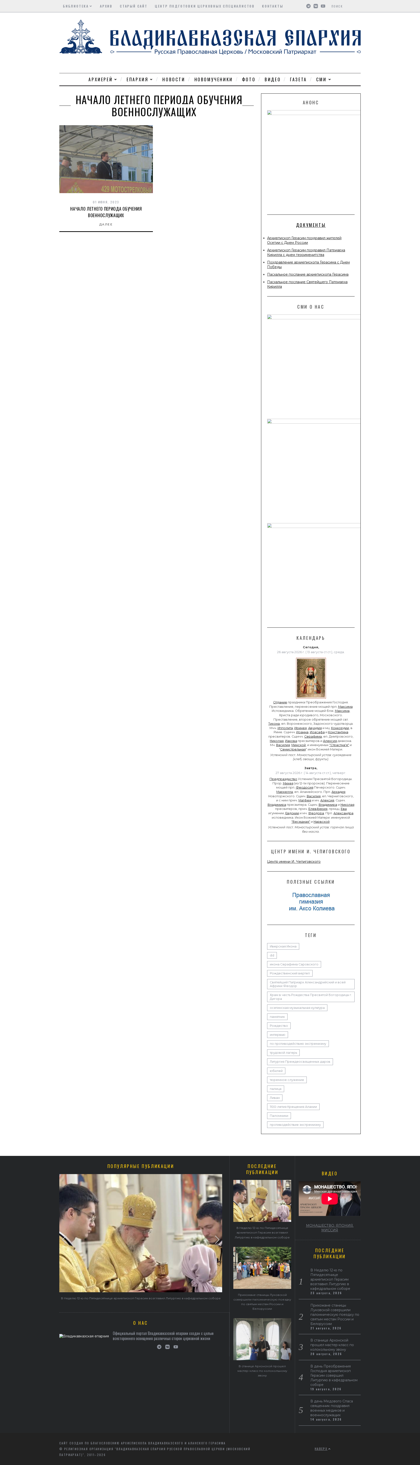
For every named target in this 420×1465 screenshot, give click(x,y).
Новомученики (213, 79)
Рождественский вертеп (290, 973)
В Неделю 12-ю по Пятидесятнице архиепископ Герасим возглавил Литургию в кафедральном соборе (141, 1298)
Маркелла (284, 792)
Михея (288, 783)
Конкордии (340, 728)
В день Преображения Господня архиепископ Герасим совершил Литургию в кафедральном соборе (334, 1375)
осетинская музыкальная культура (297, 1008)
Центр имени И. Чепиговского (294, 861)
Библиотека (76, 5)
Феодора (316, 813)
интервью (277, 1035)
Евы (344, 809)
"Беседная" (300, 821)
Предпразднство (283, 779)
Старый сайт (134, 5)
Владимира (277, 805)
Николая (277, 741)
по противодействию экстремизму (298, 1043)
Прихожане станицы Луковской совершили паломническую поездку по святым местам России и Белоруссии (334, 1314)
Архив (106, 5)
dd (272, 955)
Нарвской (322, 821)
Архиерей (100, 79)
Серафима (313, 736)
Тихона (274, 723)
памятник (277, 1017)
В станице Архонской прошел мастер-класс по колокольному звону (262, 1370)
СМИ (321, 79)
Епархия (137, 79)
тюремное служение (287, 1080)
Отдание (280, 702)
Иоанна (302, 732)
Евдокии (292, 813)
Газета (298, 79)
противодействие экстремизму (295, 1125)
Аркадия (338, 792)
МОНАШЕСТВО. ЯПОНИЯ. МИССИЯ (330, 1227)
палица (275, 1089)
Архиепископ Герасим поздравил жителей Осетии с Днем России (304, 240)
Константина (338, 732)
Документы (311, 225)
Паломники (279, 1116)
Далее (106, 224)
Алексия (330, 741)
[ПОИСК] (358, 6)
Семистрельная (293, 749)
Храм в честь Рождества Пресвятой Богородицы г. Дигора (311, 996)
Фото (248, 79)
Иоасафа (317, 732)
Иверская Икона (283, 946)
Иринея (300, 728)
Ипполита (285, 728)
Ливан (275, 1098)
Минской (298, 745)
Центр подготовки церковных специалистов (205, 5)
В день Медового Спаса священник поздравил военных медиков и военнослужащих (331, 1408)
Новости (173, 79)
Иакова (291, 741)
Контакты (272, 5)
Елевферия (317, 809)
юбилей (276, 1071)
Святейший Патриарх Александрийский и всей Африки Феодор (308, 984)
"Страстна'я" (339, 745)
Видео (273, 79)
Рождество (279, 1026)
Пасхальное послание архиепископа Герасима (308, 274)
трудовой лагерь (283, 1052)
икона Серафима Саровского (294, 964)
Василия (283, 745)
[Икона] (311, 698)
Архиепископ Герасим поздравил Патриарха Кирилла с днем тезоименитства (306, 252)
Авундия (315, 728)
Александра (343, 813)
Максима (345, 706)
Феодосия (304, 787)
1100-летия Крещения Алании (293, 1107)
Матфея (304, 800)
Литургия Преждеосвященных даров (300, 1061)
